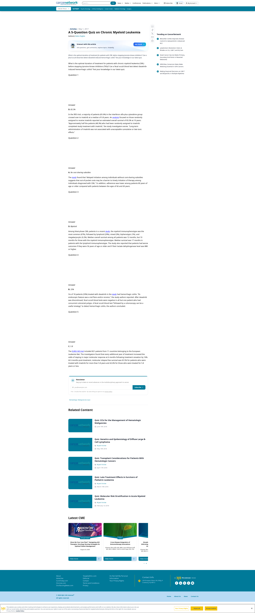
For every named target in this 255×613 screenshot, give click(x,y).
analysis (115, 117)
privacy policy (108, 391)
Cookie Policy (20, 611)
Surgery (129, 9)
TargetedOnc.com (89, 576)
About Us (177, 596)
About (58, 576)
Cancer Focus (62, 9)
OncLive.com (61, 583)
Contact (86, 581)
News (119, 3)
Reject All (197, 608)
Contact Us (194, 596)
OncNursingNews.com (64, 585)
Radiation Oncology (120, 9)
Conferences (137, 3)
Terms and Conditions (91, 583)
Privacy (85, 585)
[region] (127, 608)
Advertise (59, 578)
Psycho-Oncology (85, 9)
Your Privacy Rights (117, 581)
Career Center (109, 9)
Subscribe (138, 387)
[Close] (252, 608)
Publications (147, 3)
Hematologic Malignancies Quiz (79, 400)
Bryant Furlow (101, 445)
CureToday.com (62, 581)
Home (169, 596)
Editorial (86, 578)
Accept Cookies (211, 608)
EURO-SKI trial (78, 351)
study (74, 177)
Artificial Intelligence (97, 9)
